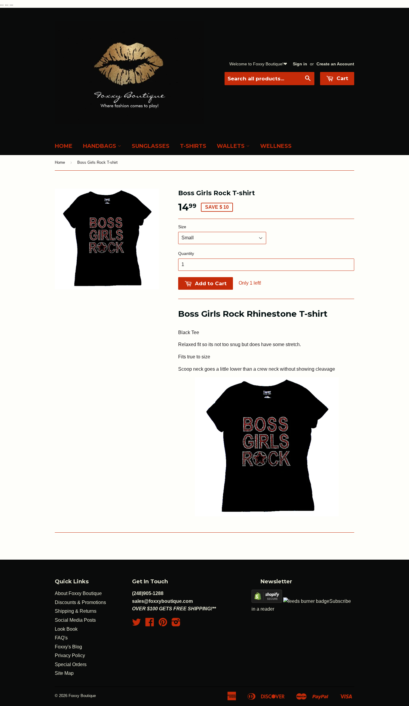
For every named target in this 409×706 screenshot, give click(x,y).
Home (63, 146)
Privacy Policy (70, 655)
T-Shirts (193, 146)
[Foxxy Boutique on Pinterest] (162, 624)
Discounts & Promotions (80, 602)
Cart (341, 78)
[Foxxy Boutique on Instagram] (176, 624)
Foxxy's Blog (68, 646)
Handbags (100, 146)
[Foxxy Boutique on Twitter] (136, 624)
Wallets (231, 146)
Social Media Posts (75, 620)
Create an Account (335, 64)
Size (182, 226)
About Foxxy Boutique (78, 593)
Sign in (300, 64)
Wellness (276, 146)
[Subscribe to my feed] (306, 601)
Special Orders (71, 664)
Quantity (186, 253)
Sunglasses (150, 146)
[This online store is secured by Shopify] (267, 601)
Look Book (66, 629)
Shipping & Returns (75, 611)
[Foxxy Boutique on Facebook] (149, 624)
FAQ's (61, 637)
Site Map (64, 673)
